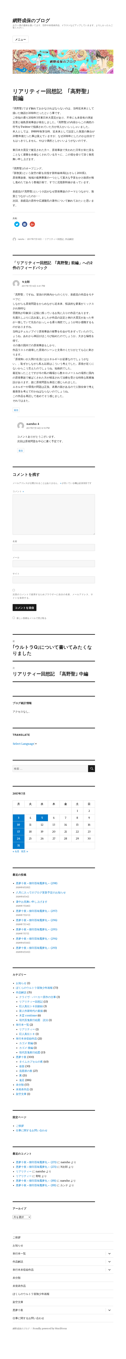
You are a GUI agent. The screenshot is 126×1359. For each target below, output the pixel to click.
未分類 (20, 1084)
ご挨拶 (20, 1125)
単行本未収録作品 (26, 1038)
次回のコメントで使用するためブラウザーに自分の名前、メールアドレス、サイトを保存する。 (53, 596)
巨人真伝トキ (27, 1034)
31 (18, 845)
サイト (16, 573)
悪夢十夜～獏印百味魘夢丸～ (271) (36, 1162)
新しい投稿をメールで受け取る (31, 618)
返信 (16, 410)
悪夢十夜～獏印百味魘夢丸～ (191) (36, 1180)
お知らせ (21, 983)
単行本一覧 (22, 1024)
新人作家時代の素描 (31, 1010)
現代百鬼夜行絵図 (29, 1052)
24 (18, 838)
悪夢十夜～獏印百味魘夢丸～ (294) (36, 938)
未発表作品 (22, 1089)
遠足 (21, 1080)
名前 (15, 541)
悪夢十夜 (21, 1057)
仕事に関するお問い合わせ (31, 1130)
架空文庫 (21, 1094)
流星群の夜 (25, 1070)
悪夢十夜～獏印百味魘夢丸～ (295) (36, 929)
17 (18, 831)
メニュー (20, 39)
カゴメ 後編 (26, 1047)
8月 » (24, 851)
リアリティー (27, 1029)
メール (16, 557)
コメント (18, 491)
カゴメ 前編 (26, 1043)
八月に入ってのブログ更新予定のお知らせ (41, 892)
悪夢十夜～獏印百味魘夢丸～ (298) (36, 883)
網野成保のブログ (31, 20)
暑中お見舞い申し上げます (31, 901)
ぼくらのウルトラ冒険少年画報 (34, 987)
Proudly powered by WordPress (50, 1328)
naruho (21, 239)
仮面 (21, 1066)
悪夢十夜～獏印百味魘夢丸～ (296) (36, 920)
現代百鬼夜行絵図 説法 (33, 1020)
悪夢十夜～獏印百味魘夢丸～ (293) (36, 947)
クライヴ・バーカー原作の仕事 (37, 997)
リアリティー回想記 (54, 239)
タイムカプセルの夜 (31, 1061)
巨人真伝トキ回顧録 (31, 1006)
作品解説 (69, 239)
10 (18, 824)
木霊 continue (28, 1015)
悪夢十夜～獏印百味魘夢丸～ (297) (36, 911)
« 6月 (16, 851)
